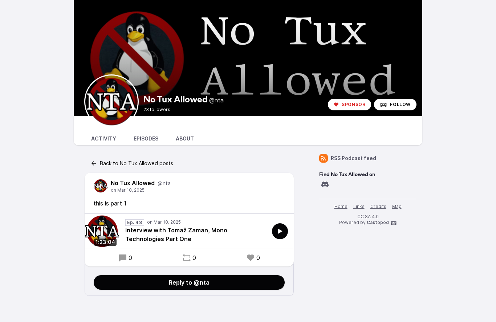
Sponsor (353, 104)
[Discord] (325, 184)
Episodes (146, 138)
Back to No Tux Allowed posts (136, 163)
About (185, 138)
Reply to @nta (189, 282)
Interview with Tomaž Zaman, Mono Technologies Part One (176, 234)
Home (340, 206)
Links (359, 206)
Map (397, 206)
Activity (103, 138)
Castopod (378, 222)
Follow (400, 104)
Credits (378, 206)
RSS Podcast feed (353, 158)
